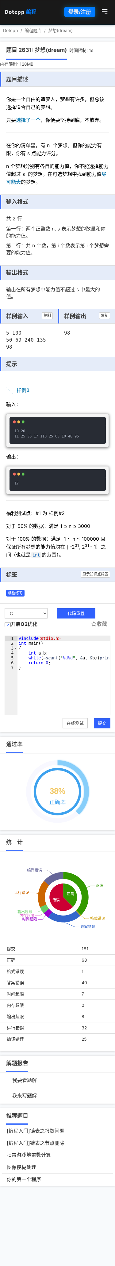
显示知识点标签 (95, 574)
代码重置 (76, 613)
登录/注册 (79, 12)
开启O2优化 (24, 624)
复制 (47, 315)
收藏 (102, 624)
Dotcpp (21, 12)
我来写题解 (24, 1096)
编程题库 (33, 30)
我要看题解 (24, 1080)
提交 (102, 723)
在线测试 (75, 723)
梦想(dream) (60, 30)
